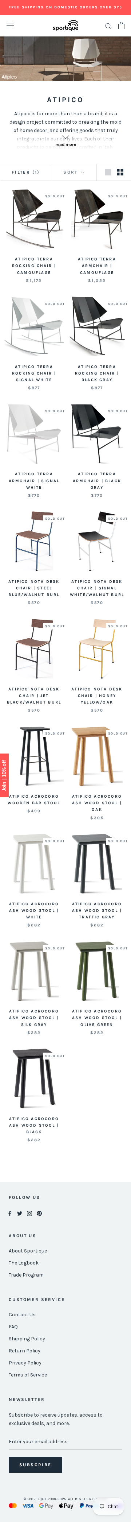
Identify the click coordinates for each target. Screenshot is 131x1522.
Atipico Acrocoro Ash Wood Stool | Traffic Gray (97, 910)
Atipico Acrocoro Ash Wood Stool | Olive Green (97, 1018)
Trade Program (26, 1275)
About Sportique (28, 1251)
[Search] (108, 26)
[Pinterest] (39, 1213)
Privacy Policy (25, 1363)
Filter (26, 172)
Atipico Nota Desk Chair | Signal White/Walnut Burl (97, 588)
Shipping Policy (27, 1339)
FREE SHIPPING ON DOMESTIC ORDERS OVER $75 (65, 7)
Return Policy (24, 1351)
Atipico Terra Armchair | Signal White (34, 480)
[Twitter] (19, 1213)
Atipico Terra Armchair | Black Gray (97, 480)
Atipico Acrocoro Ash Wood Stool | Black (34, 1125)
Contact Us (22, 1315)
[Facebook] (9, 1213)
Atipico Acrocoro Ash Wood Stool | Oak (97, 803)
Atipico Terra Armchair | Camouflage (97, 266)
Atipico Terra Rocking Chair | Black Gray (97, 373)
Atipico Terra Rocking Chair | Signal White (34, 373)
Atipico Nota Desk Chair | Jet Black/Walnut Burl (34, 696)
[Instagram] (29, 1213)
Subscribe (35, 1464)
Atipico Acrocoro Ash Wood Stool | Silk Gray (34, 1018)
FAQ (13, 1327)
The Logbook (24, 1263)
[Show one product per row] (108, 172)
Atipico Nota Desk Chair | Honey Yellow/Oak (96, 696)
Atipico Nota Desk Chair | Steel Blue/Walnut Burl (33, 588)
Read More (65, 144)
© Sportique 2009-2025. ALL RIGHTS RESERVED (66, 1499)
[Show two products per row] (120, 172)
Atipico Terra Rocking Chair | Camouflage (34, 266)
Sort (71, 172)
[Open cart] (121, 25)
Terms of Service (28, 1375)
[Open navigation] (10, 25)
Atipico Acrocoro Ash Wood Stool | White (34, 910)
